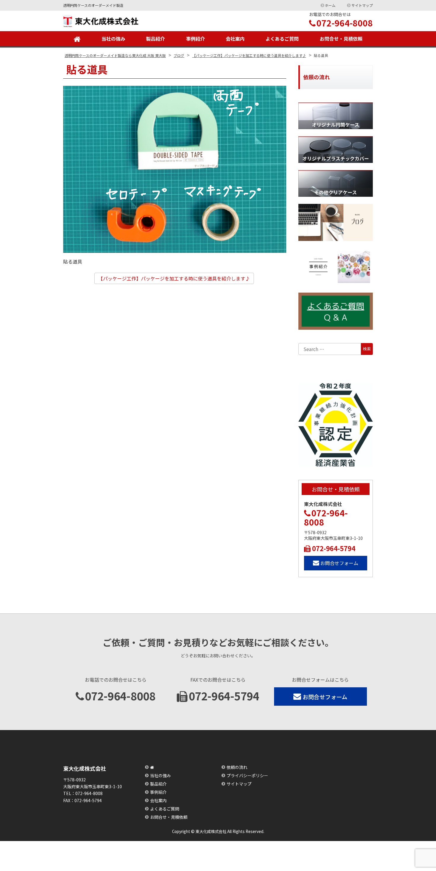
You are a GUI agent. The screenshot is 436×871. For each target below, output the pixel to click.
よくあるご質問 (282, 38)
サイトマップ (362, 5)
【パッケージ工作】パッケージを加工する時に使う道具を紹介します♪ (174, 278)
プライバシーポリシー (247, 775)
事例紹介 (195, 38)
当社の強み (113, 38)
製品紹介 (155, 38)
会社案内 (235, 38)
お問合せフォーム (339, 563)
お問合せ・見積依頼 (341, 38)
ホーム (330, 5)
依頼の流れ (237, 767)
